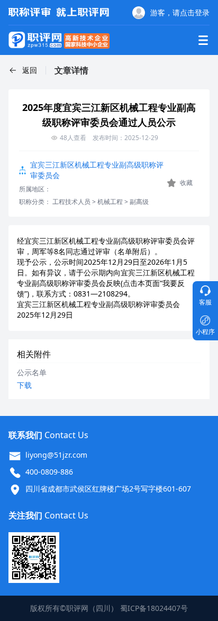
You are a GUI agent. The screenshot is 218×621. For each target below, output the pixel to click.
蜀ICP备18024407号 (154, 608)
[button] (22, 70)
